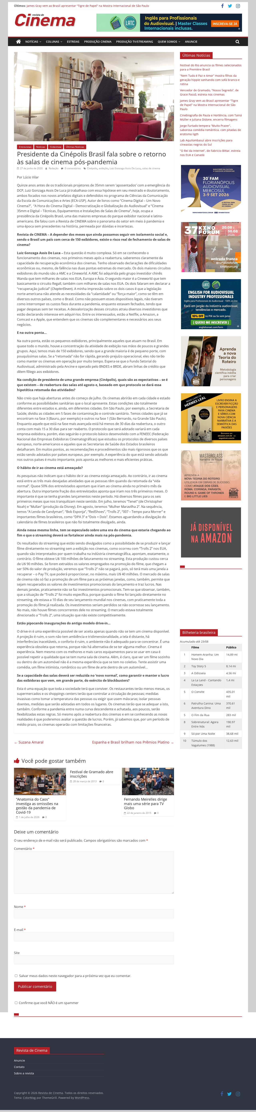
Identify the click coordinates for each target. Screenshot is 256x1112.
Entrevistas (25, 147)
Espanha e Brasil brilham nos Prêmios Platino (133, 742)
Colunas (52, 41)
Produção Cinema (97, 41)
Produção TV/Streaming (134, 41)
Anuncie (191, 41)
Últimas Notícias (75, 147)
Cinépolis (92, 168)
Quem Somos (167, 41)
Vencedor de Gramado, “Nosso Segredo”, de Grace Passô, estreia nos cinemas (79, 4)
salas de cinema (151, 168)
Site (17, 953)
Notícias (31, 41)
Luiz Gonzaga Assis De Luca (125, 168)
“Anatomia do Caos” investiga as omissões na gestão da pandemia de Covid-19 (37, 806)
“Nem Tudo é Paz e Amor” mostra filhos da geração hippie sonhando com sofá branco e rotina (210, 80)
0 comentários (72, 168)
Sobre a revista (24, 1073)
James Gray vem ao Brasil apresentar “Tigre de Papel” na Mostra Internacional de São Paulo (209, 105)
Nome (20, 907)
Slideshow (55, 147)
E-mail (20, 930)
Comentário (24, 848)
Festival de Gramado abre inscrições (91, 774)
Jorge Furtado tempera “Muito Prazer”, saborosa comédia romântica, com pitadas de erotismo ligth (210, 130)
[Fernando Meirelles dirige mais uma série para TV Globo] (148, 770)
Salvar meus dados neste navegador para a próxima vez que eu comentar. (75, 976)
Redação (54, 168)
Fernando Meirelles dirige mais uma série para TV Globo (145, 803)
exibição (103, 168)
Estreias (73, 41)
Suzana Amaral (29, 742)
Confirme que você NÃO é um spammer (48, 1003)
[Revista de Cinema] (18, 41)
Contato (19, 1067)
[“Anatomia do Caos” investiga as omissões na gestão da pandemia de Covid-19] (40, 770)
